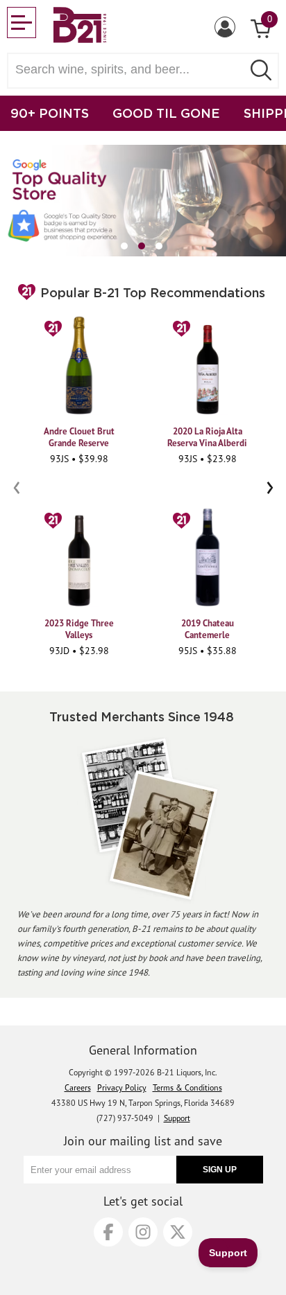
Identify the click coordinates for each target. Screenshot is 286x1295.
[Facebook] (108, 1231)
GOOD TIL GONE (166, 113)
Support (177, 1118)
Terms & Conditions (187, 1087)
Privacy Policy (121, 1087)
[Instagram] (143, 1231)
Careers (78, 1087)
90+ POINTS (49, 113)
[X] (177, 1231)
